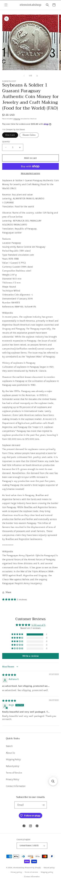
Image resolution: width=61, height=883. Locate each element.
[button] (6, 5)
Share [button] (8, 592)
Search (9, 746)
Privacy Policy (12, 779)
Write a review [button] (30, 656)
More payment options (30, 173)
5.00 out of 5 (38, 625)
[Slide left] (24, 75)
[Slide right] (37, 75)
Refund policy (12, 766)
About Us (10, 753)
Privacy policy (16, 872)
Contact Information (15, 786)
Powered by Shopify (33, 868)
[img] (9, 675)
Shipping (16, 119)
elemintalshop (18, 868)
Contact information (32, 877)
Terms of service (31, 872)
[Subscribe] (43, 805)
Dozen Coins (29, 135)
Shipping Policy (13, 759)
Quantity (6, 142)
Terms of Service (14, 773)
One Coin (10, 135)
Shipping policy (47, 872)
